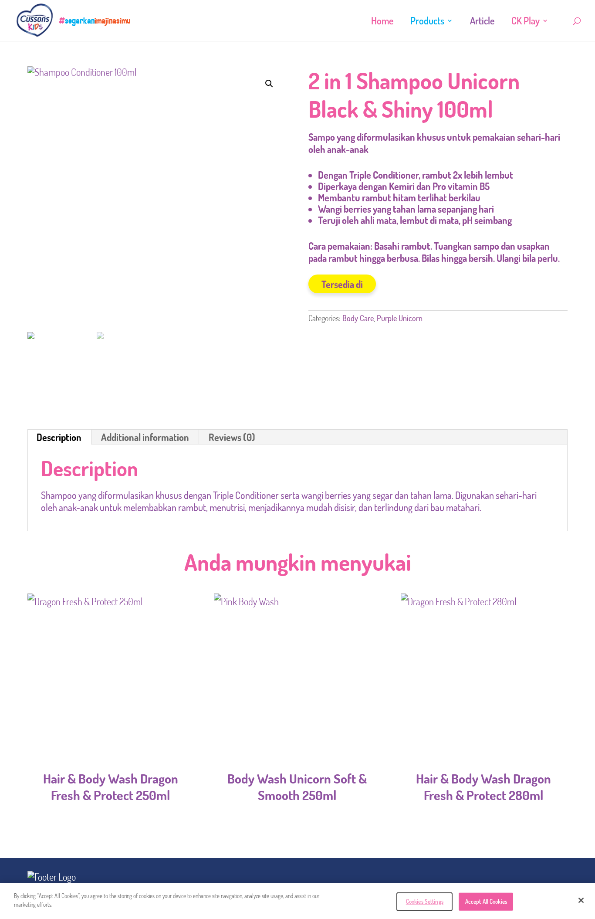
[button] (269, 84)
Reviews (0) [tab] (232, 437)
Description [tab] (59, 437)
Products (427, 22)
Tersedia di (342, 284)
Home (382, 22)
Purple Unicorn (400, 318)
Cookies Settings (424, 901)
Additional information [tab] (145, 437)
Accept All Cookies (486, 901)
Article (482, 22)
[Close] (581, 900)
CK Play (525, 22)
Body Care (358, 318)
